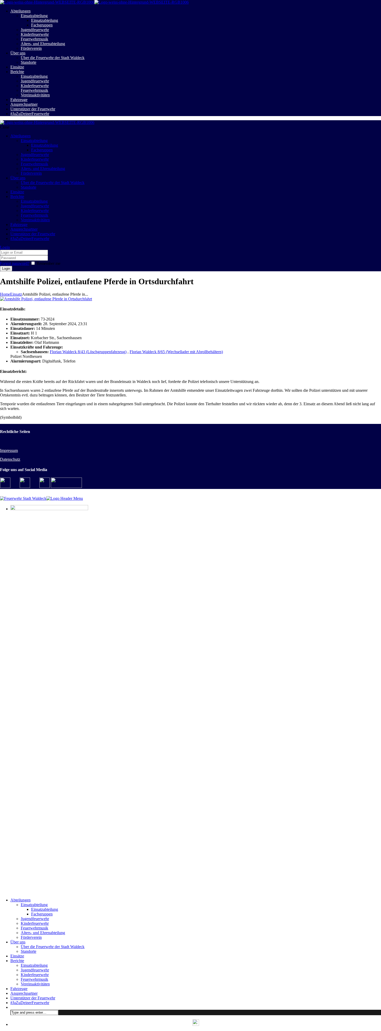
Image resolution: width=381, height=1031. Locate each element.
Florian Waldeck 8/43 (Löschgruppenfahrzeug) (88, 352)
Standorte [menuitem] (28, 951)
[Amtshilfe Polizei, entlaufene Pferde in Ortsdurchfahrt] (46, 299)
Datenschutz (10, 459)
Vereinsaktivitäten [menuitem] (35, 984)
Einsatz (16, 294)
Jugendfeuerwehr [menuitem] (35, 918)
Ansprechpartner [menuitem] (24, 993)
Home (5, 294)
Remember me (48, 263)
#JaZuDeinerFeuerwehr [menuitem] (29, 1002)
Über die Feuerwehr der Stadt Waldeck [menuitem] (52, 946)
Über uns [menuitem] (17, 942)
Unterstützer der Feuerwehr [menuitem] (32, 998)
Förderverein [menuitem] (31, 937)
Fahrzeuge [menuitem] (18, 988)
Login (5, 247)
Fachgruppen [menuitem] (42, 914)
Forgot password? (14, 263)
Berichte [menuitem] (17, 960)
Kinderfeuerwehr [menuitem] (35, 923)
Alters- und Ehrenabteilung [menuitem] (43, 932)
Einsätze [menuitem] (17, 956)
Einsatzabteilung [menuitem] (34, 904)
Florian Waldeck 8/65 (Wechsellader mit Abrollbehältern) (176, 352)
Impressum (9, 450)
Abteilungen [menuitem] (20, 900)
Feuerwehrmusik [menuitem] (34, 928)
